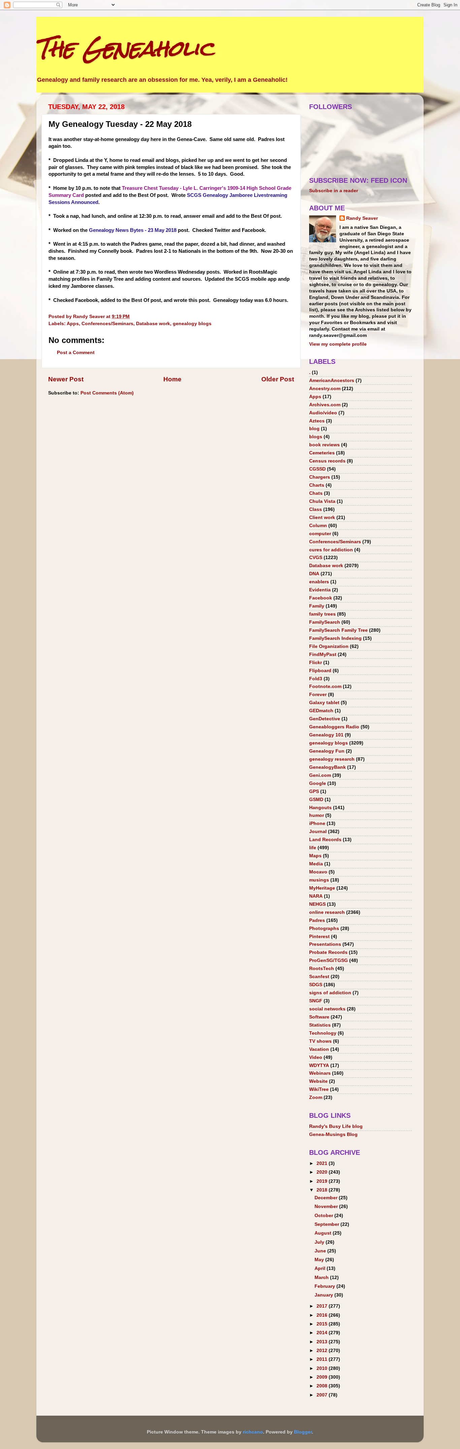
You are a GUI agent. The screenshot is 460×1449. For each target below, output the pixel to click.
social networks (327, 1008)
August (324, 1233)
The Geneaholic (124, 48)
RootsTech (321, 968)
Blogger (303, 1432)
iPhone (317, 823)
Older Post (277, 379)
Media (316, 863)
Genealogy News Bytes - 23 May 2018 (132, 230)
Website (318, 1081)
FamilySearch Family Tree (338, 630)
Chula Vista (322, 501)
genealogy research (332, 759)
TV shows (320, 1041)
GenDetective (324, 718)
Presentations (325, 944)
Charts (316, 485)
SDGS (315, 984)
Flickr (315, 662)
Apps (73, 323)
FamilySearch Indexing (335, 638)
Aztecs (317, 420)
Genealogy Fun (326, 751)
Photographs (324, 928)
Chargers (319, 477)
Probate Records (328, 952)
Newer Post (66, 379)
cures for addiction (331, 549)
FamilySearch (324, 622)
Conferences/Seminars (107, 323)
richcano (253, 1432)
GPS (314, 791)
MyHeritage (322, 888)
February (325, 1286)
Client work (322, 517)
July (320, 1242)
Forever (318, 694)
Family (316, 606)
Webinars (320, 1073)
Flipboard (320, 670)
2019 (323, 1181)
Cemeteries (322, 452)
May (320, 1259)
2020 (323, 1172)
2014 (323, 1332)
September (327, 1224)
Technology (322, 1033)
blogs (315, 436)
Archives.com (324, 404)
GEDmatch (321, 710)
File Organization (329, 646)
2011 (323, 1359)
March (322, 1277)
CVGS (315, 557)
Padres (317, 920)
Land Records (325, 839)
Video (315, 1057)
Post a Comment (76, 352)
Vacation (319, 1049)
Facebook (320, 597)
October (324, 1215)
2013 (323, 1341)
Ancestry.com (324, 388)
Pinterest (319, 936)
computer (320, 533)
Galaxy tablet (324, 702)
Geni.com (320, 775)
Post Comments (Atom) (107, 392)
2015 (323, 1323)
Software (319, 1017)
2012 (323, 1350)
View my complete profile (338, 344)
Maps (315, 855)
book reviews (324, 444)
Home (172, 379)
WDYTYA (319, 1065)
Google (317, 783)
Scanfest (319, 976)
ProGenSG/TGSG (328, 960)
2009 (323, 1377)
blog (314, 428)
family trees (322, 614)
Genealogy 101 (326, 734)
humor (316, 815)
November (327, 1206)
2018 (323, 1190)
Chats (316, 493)
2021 (323, 1163)
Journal (318, 831)
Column (318, 525)
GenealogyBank (327, 767)
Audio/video (323, 412)
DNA (314, 573)
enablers (319, 581)
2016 (323, 1315)
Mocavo (318, 871)
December (327, 1197)
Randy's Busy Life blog (336, 1126)
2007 (323, 1395)
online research (327, 912)
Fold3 (315, 678)
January (324, 1295)
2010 (323, 1368)
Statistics (320, 1025)
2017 (323, 1306)
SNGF (315, 1000)
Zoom (315, 1097)
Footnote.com (325, 686)
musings (319, 880)
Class (315, 509)
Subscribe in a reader (333, 190)
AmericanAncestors (331, 380)
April (321, 1268)
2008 (323, 1385)
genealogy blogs (192, 323)
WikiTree (319, 1089)
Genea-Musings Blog (333, 1134)
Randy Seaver (362, 218)
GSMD (316, 799)
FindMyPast (322, 654)
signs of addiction (330, 992)
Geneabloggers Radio (334, 726)
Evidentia (320, 589)
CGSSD (317, 469)
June (321, 1250)
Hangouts (320, 807)
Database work (153, 323)
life (312, 847)
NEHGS (317, 904)
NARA (316, 896)
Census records (327, 460)
